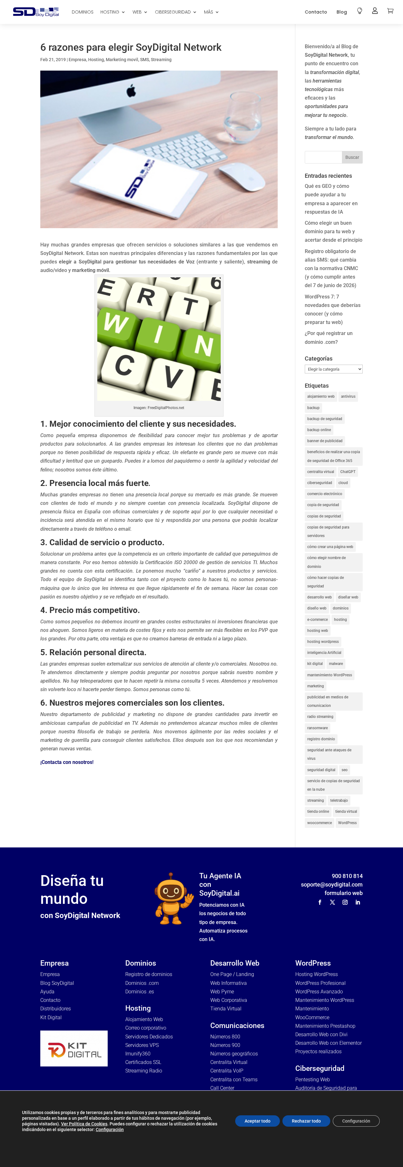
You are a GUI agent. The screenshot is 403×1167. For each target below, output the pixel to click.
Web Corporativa (228, 1000)
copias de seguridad (324, 516)
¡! (67, 762)
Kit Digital (51, 1017)
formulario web (344, 893)
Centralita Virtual (228, 1062)
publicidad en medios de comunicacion (327, 701)
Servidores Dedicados (149, 1037)
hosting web (317, 630)
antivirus (348, 396)
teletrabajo (339, 800)
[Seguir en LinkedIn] (358, 902)
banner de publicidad (325, 441)
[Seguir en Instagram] (345, 902)
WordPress (347, 823)
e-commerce (317, 619)
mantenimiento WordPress (329, 675)
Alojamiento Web (144, 1019)
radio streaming (320, 716)
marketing (315, 686)
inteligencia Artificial (324, 652)
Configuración (110, 1129)
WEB (137, 12)
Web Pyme (222, 992)
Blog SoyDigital (57, 983)
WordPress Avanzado (319, 992)
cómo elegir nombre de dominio (326, 562)
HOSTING (109, 12)
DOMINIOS (83, 12)
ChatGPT (347, 472)
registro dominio (321, 739)
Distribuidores (55, 1009)
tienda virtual (346, 811)
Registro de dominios (148, 974)
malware (336, 663)
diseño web (316, 608)
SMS (144, 59)
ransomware (317, 728)
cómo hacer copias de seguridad (325, 581)
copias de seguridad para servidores (328, 531)
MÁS (208, 12)
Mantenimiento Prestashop (325, 1026)
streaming (315, 800)
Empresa (77, 59)
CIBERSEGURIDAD (173, 12)
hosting (340, 619)
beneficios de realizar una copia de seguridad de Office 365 (333, 456)
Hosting (96, 59)
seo (345, 770)
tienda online (318, 811)
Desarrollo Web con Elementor (328, 1043)
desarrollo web (319, 597)
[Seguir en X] (332, 902)
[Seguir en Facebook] (320, 902)
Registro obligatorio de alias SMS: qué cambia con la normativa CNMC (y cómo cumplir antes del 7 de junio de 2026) (331, 268)
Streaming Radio (143, 1071)
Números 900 (225, 1045)
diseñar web (348, 597)
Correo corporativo (145, 1028)
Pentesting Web (312, 1080)
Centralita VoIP (226, 1071)
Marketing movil (122, 59)
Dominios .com (142, 983)
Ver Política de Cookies (84, 1123)
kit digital (315, 663)
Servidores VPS (142, 1045)
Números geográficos (234, 1054)
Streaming (161, 59)
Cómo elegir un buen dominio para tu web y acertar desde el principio (333, 231)
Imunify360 (137, 1054)
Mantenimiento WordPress (324, 1000)
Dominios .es (139, 992)
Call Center (222, 1088)
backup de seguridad (324, 419)
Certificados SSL (143, 1062)
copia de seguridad (323, 505)
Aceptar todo (257, 1121)
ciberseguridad (319, 483)
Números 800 (225, 1037)
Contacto (316, 12)
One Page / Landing (232, 974)
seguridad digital (321, 770)
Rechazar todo (306, 1121)
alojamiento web (321, 396)
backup (313, 408)
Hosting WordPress (316, 974)
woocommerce (319, 823)
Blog (342, 12)
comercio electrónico (324, 494)
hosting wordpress (323, 641)
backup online (319, 430)
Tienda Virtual (225, 1009)
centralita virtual (320, 472)
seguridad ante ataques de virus (329, 754)
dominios (341, 608)
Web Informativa (228, 983)
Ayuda (47, 992)
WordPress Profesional (320, 983)
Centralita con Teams (234, 1080)
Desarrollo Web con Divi (321, 1034)
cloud (343, 483)
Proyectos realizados (318, 1051)
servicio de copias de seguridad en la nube (333, 785)
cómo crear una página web (330, 547)
